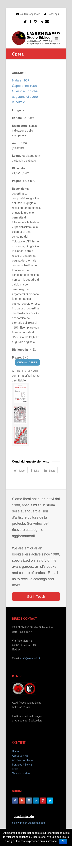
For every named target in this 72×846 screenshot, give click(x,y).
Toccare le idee (21, 773)
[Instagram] (29, 801)
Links (15, 769)
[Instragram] (35, 22)
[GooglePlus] (22, 801)
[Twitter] (25, 22)
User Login (54, 13)
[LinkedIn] (41, 22)
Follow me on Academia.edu (28, 822)
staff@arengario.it (30, 658)
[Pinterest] (43, 801)
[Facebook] (30, 22)
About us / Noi (20, 755)
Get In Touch (36, 596)
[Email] (47, 22)
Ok (63, 841)
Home (15, 751)
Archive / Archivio (22, 760)
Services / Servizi (22, 764)
